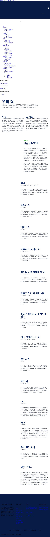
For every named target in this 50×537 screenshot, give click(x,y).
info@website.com (4, 83)
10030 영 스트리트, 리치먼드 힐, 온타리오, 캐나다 (31, 508)
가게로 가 (2, 94)
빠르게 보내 (2, 88)
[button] (48, 16)
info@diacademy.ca (30, 515)
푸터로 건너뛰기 (11, 0)
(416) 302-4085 (29, 512)
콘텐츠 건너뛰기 (4, 0)
